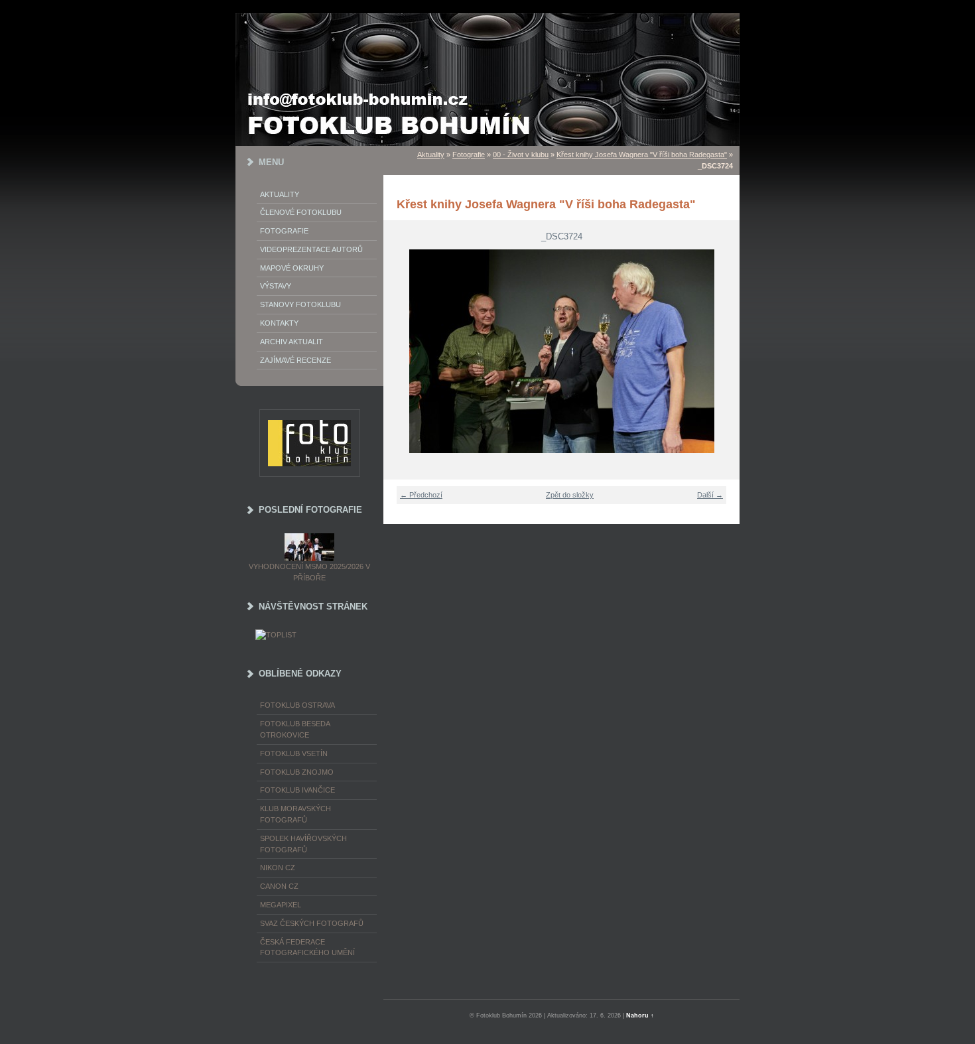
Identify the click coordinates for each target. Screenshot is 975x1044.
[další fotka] (721, 351)
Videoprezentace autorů (311, 249)
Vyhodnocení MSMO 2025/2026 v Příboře (309, 572)
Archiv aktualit (291, 342)
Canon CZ (279, 886)
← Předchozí (421, 495)
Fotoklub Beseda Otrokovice (295, 729)
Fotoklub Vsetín (294, 753)
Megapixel (280, 905)
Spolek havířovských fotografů (303, 844)
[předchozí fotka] (402, 351)
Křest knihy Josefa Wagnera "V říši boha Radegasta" (641, 155)
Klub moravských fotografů (295, 814)
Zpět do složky (570, 495)
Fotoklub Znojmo (297, 772)
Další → (710, 495)
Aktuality (279, 194)
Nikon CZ (277, 868)
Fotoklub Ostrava (297, 705)
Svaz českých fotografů (311, 923)
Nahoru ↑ (640, 1015)
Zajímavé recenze (295, 360)
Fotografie (284, 231)
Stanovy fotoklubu (300, 304)
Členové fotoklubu (301, 212)
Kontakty (279, 323)
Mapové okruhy (292, 268)
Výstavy (275, 286)
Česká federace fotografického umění (307, 947)
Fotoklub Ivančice (297, 790)
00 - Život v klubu (521, 155)
